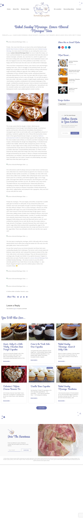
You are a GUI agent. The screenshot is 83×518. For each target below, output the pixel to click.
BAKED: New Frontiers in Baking (15, 49)
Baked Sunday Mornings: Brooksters (67, 388)
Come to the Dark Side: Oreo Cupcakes (40, 345)
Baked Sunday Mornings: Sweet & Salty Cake (66, 346)
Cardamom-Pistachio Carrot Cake (74, 80)
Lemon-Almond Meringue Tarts (39, 258)
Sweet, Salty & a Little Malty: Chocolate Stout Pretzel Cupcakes (13, 346)
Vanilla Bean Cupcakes (40, 386)
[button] (18, 297)
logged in (15, 308)
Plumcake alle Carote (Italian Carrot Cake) (74, 71)
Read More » (6, 361)
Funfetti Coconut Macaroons (73, 89)
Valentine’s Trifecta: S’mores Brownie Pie (11, 388)
